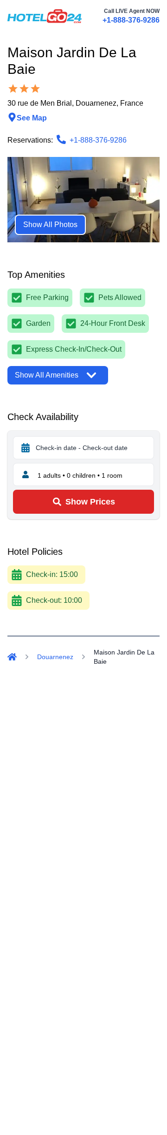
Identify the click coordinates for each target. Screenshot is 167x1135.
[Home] (12, 656)
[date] (25, 448)
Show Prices (90, 501)
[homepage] (44, 16)
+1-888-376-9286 (131, 20)
